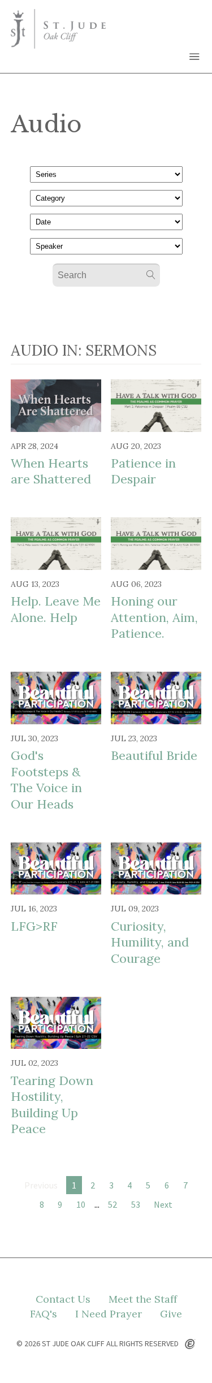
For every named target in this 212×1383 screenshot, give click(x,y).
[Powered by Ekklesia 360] (190, 1344)
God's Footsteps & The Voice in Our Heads (46, 779)
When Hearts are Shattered (51, 471)
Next (163, 1204)
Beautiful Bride (154, 755)
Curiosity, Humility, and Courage (150, 942)
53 (135, 1204)
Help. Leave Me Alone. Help (56, 609)
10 (80, 1204)
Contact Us (63, 1299)
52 (112, 1204)
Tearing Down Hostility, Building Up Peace (52, 1105)
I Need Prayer (108, 1314)
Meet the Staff (143, 1299)
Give (171, 1314)
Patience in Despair (143, 471)
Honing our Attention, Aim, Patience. (154, 617)
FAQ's (43, 1314)
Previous (41, 1185)
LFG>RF (34, 926)
